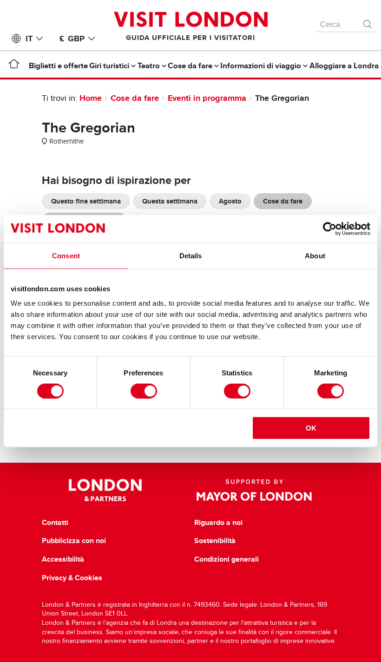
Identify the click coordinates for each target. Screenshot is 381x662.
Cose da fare (135, 98)
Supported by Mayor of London (254, 490)
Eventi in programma (207, 98)
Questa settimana (169, 201)
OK (311, 428)
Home (90, 98)
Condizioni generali (226, 559)
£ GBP (72, 39)
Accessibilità (63, 559)
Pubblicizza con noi (74, 541)
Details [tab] (190, 255)
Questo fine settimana (86, 201)
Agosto (230, 201)
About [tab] (315, 255)
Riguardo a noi (218, 522)
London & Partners (105, 490)
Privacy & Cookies (72, 578)
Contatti (55, 522)
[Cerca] (368, 22)
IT (29, 39)
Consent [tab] (66, 255)
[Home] (14, 65)
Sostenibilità (215, 541)
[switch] (144, 390)
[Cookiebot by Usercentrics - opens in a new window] (329, 229)
